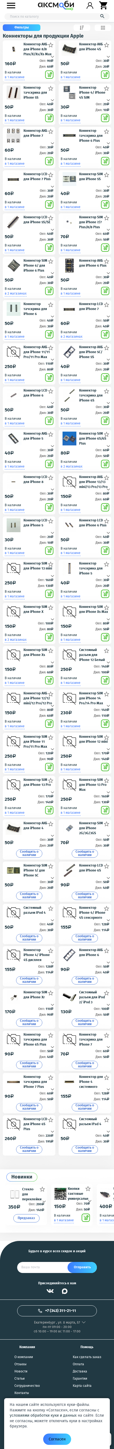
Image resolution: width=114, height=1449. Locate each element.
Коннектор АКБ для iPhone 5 (35, 436)
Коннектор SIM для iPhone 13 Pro (37, 783)
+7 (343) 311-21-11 (60, 1311)
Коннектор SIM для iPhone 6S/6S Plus (92, 438)
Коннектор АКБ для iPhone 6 (91, 953)
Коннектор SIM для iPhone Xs (35, 653)
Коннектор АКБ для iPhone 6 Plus (93, 263)
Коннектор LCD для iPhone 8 (35, 480)
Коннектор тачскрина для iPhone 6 (35, 309)
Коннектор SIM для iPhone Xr (35, 995)
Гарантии (80, 1379)
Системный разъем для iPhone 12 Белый (92, 655)
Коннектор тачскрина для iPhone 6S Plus (35, 1039)
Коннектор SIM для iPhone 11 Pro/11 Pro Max (35, 741)
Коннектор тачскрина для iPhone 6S (91, 395)
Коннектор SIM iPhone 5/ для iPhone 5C (35, 870)
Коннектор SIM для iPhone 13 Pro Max (93, 785)
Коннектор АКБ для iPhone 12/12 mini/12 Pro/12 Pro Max (38, 698)
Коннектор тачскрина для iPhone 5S (35, 92)
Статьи (19, 1379)
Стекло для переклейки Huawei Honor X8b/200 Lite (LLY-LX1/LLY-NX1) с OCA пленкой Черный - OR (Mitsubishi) (33, 1194)
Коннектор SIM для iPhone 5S (91, 177)
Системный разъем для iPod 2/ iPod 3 (92, 997)
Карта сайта (82, 1386)
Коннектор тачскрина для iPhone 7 (91, 1039)
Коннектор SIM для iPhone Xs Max (93, 610)
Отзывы (20, 1364)
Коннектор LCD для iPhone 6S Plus (35, 1124)
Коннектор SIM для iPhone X (35, 610)
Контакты (21, 1393)
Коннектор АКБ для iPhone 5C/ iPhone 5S (91, 352)
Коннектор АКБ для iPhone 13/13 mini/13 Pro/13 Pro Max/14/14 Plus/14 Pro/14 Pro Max (93, 482)
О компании (23, 1357)
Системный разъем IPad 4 (90, 1122)
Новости (20, 1371)
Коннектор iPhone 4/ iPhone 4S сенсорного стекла (92, 912)
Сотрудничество (27, 1386)
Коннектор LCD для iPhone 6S (91, 868)
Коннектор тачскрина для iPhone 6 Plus (91, 135)
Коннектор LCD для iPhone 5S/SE (37, 220)
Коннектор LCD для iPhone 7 (91, 307)
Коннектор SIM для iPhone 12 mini (93, 739)
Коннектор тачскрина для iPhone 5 (91, 568)
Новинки (21, 1177)
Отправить (82, 1267)
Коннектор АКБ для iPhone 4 (35, 826)
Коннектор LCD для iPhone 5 (35, 523)
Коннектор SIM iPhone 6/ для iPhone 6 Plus (35, 265)
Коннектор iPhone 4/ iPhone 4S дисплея (37, 955)
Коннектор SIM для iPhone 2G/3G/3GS (91, 828)
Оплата (78, 1364)
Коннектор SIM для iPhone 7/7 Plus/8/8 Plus (91, 222)
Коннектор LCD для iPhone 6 (35, 393)
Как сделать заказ (87, 1357)
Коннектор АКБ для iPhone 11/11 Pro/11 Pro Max (37, 352)
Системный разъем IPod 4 (35, 910)
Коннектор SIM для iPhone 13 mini (38, 566)
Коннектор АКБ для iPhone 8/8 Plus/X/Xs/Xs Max (37, 49)
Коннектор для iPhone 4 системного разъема (91, 1082)
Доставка (80, 1371)
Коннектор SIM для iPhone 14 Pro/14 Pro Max (91, 698)
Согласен (57, 1439)
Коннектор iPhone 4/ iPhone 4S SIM (92, 92)
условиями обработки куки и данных (43, 1416)
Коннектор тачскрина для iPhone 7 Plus (35, 1082)
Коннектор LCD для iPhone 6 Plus (93, 523)
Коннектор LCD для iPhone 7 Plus (37, 177)
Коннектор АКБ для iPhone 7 (35, 133)
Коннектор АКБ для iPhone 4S (91, 47)
